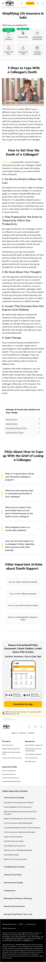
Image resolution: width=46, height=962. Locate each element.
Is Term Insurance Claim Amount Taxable (19, 832)
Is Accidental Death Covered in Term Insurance (22, 828)
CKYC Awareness (31, 758)
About (14, 733)
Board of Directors (9, 771)
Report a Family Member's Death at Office (23, 618)
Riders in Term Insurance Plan (15, 859)
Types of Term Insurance (13, 837)
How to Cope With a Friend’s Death (23, 605)
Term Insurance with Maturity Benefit (18, 850)
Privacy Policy (31, 924)
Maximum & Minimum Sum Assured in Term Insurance (20, 813)
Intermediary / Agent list (34, 745)
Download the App (23, 704)
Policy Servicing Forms (10, 778)
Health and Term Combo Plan (11, 753)
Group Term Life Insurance (12, 758)
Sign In (31, 3)
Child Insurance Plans (15, 432)
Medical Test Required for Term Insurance (20, 819)
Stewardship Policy (9, 924)
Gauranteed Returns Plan (16, 428)
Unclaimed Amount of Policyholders (33, 750)
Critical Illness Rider (11, 855)
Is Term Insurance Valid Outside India (18, 823)
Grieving (6, 162)
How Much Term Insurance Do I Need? (18, 802)
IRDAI (21, 924)
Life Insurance (11, 419)
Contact (22, 733)
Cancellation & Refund (33, 754)
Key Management (8, 774)
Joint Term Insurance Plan (14, 841)
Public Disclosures (9, 928)
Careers (31, 733)
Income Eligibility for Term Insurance (18, 807)
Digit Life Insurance (6, 7)
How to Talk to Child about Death (23, 582)
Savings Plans (12, 424)
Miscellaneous (30, 761)
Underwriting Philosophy (11, 781)
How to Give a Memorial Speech (23, 594)
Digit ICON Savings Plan (11, 749)
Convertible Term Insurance (14, 846)
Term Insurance (8, 745)
